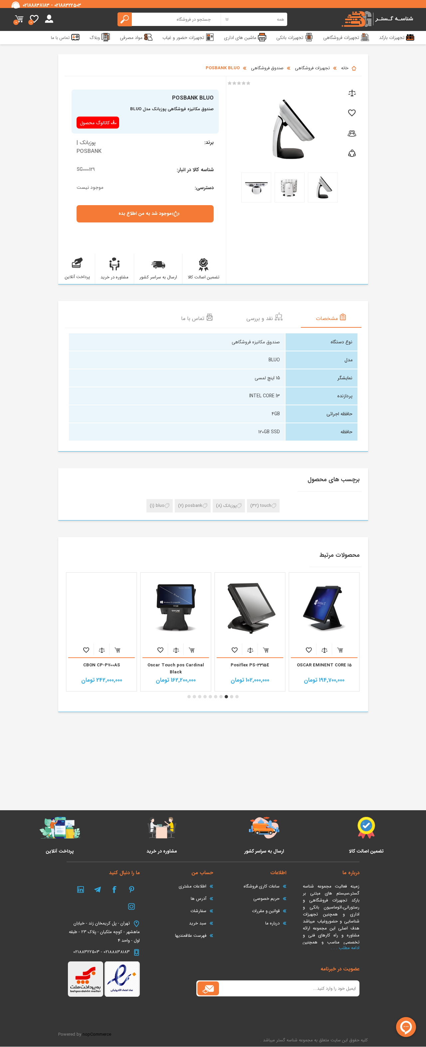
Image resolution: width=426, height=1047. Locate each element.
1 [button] (237, 696)
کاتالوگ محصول (94, 123)
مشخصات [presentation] (327, 318)
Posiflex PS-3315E (250, 665)
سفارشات (198, 910)
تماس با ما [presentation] (193, 318)
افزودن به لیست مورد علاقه (309, 649)
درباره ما (272, 923)
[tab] (331, 318)
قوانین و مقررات (266, 910)
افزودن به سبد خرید (340, 649)
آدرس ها (198, 898)
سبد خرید (19, 19)
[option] (324, 632)
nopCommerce (97, 1034)
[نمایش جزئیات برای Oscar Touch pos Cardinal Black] (175, 607)
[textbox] (169, 19)
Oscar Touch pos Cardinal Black (175, 669)
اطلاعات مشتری (192, 886)
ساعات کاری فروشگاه (262, 886)
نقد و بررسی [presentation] (260, 318)
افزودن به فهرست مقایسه (324, 649)
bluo (160, 505)
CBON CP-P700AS (101, 665)
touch (265, 505)
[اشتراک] (208, 988)
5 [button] (215, 696)
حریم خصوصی (266, 898)
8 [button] (199, 696)
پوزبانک (230, 505)
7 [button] (205, 696)
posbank (193, 505)
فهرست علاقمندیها (190, 935)
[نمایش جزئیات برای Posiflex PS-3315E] (250, 607)
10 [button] (189, 696)
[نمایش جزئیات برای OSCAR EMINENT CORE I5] (324, 607)
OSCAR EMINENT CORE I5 (324, 665)
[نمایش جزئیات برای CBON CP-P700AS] (101, 607)
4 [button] (221, 696)
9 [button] (194, 696)
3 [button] (226, 696)
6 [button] (210, 696)
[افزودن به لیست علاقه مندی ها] (351, 113)
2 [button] (231, 696)
